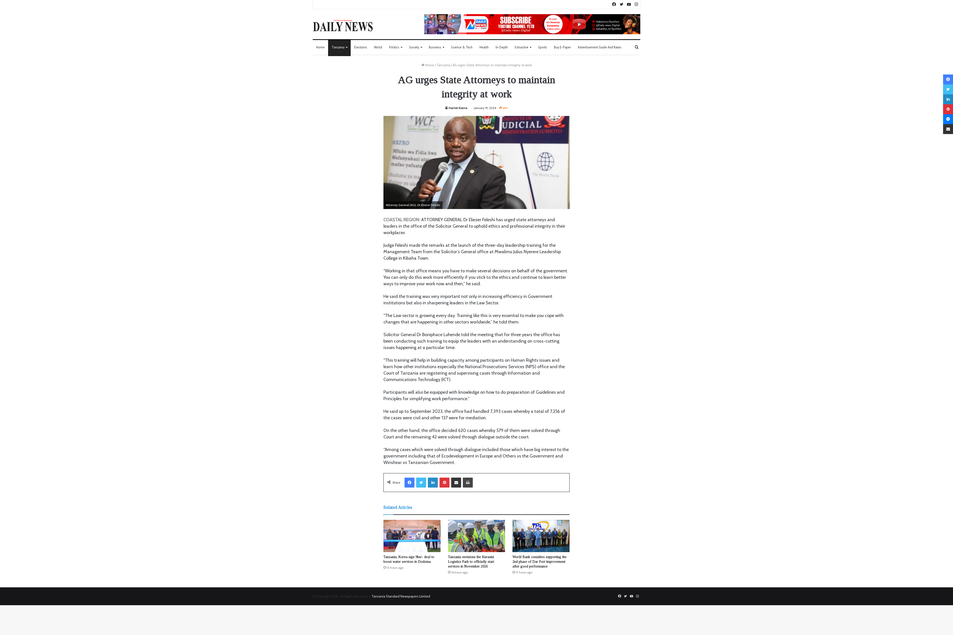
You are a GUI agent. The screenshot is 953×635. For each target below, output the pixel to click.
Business (435, 47)
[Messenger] (948, 119)
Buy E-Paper (562, 47)
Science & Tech (462, 47)
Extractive (521, 47)
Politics (394, 47)
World (378, 47)
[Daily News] (343, 25)
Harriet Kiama (458, 108)
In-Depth (502, 47)
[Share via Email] (456, 483)
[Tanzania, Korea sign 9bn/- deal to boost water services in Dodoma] (412, 536)
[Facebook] (409, 483)
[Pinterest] (444, 483)
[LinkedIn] (433, 483)
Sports (542, 47)
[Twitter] (421, 483)
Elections (360, 47)
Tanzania (338, 47)
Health (484, 47)
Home (320, 47)
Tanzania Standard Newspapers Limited (401, 596)
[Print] (468, 483)
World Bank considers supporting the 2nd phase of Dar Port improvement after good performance (539, 561)
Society (414, 47)
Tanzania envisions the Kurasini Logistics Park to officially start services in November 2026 (471, 561)
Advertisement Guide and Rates (599, 47)
